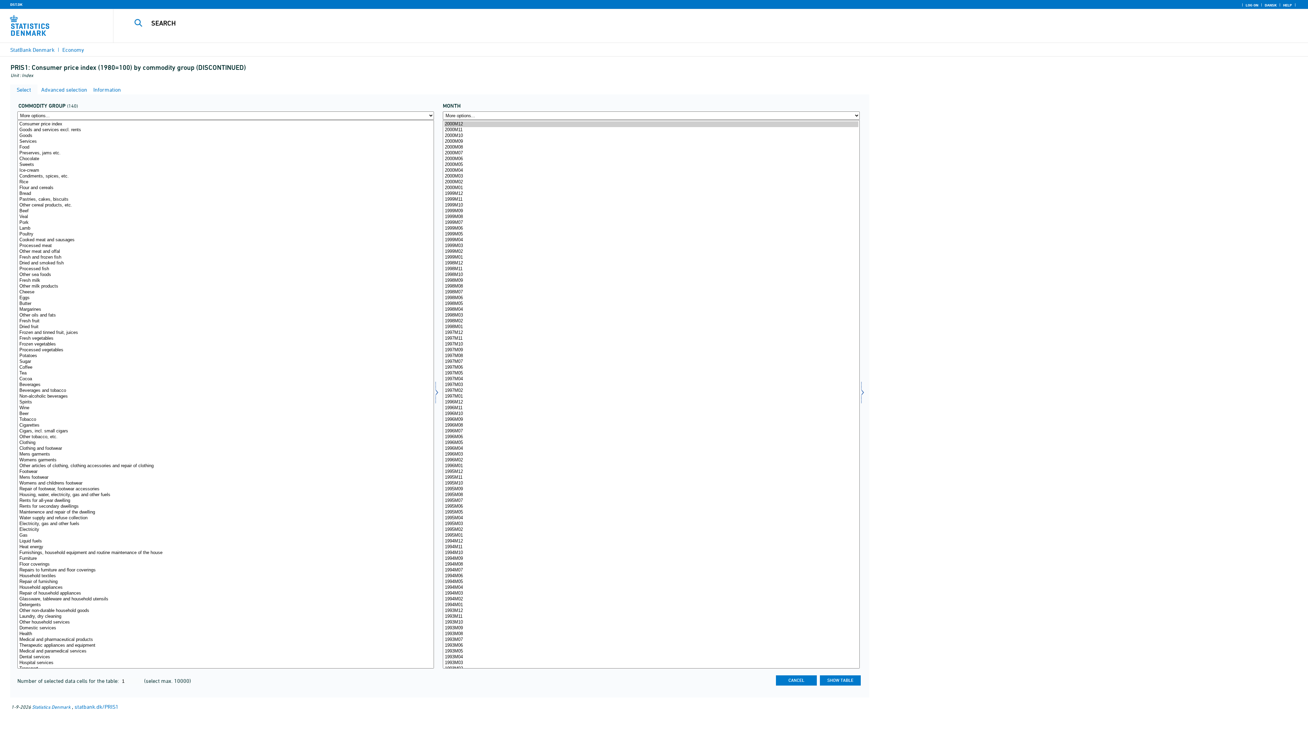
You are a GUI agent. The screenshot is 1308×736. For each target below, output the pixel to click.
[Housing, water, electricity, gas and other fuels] (226, 495)
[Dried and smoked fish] (226, 263)
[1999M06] (651, 228)
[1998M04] (651, 309)
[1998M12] (651, 263)
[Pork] (226, 223)
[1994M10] (651, 553)
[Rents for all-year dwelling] (226, 501)
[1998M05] (651, 304)
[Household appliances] (226, 588)
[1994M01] (651, 605)
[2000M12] (651, 124)
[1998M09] (651, 280)
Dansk (1271, 5)
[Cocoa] (226, 379)
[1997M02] (651, 391)
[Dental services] (226, 657)
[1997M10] (651, 344)
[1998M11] (651, 269)
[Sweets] (226, 165)
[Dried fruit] (226, 327)
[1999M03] (651, 246)
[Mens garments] (226, 454)
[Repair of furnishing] (226, 582)
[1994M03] (651, 593)
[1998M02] (651, 321)
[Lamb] (226, 228)
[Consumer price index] (226, 124)
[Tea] (226, 373)
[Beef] (226, 211)
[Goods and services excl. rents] (226, 130)
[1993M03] (651, 663)
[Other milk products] (226, 286)
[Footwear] (226, 472)
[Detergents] (226, 605)
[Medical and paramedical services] (226, 651)
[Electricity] (226, 530)
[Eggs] (226, 298)
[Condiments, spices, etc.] (226, 176)
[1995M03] (651, 524)
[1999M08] (651, 217)
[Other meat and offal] (226, 252)
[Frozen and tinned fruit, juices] (226, 333)
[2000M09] (651, 141)
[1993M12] (651, 611)
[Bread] (226, 194)
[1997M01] (651, 396)
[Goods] (226, 136)
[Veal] (226, 217)
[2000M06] (651, 159)
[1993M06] (651, 645)
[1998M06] (651, 298)
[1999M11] (651, 199)
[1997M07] (651, 362)
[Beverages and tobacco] (226, 391)
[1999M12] (651, 194)
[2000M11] (651, 130)
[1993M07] (651, 640)
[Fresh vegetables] (226, 338)
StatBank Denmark (32, 50)
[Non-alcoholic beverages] (226, 396)
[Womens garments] (226, 460)
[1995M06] (651, 506)
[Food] (226, 147)
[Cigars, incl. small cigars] (226, 431)
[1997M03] (651, 385)
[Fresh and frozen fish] (226, 257)
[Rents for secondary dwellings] (226, 506)
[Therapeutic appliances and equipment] (226, 645)
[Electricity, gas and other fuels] (226, 524)
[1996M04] (651, 448)
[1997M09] (651, 350)
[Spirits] (226, 402)
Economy (73, 50)
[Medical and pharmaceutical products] (226, 640)
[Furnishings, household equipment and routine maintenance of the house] (226, 553)
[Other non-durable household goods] (226, 611)
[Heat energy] (226, 547)
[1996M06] (651, 437)
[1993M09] (651, 628)
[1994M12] (651, 541)
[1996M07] (651, 431)
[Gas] (226, 535)
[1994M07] (651, 570)
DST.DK (16, 4)
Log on (1252, 5)
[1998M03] (651, 315)
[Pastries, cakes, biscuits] (226, 199)
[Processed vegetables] (226, 350)
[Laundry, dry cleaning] (226, 616)
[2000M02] (651, 182)
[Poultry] (226, 234)
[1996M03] (651, 454)
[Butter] (226, 304)
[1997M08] (651, 356)
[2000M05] (651, 165)
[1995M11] (651, 477)
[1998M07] (651, 292)
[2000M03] (651, 176)
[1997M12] (651, 333)
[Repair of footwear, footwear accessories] (226, 489)
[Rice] (226, 182)
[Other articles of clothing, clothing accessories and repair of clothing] (226, 466)
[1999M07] (651, 223)
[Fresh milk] (226, 280)
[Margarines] (226, 309)
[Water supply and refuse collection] (226, 518)
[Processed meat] (226, 246)
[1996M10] (651, 414)
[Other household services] (226, 622)
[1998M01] (651, 327)
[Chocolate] (226, 159)
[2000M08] (651, 147)
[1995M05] (651, 512)
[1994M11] (651, 547)
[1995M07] (651, 501)
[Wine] (226, 408)
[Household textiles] (226, 576)
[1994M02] (651, 599)
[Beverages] (226, 385)
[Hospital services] (226, 663)
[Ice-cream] (226, 170)
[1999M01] (651, 257)
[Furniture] (226, 559)
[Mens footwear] (226, 477)
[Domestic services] (226, 628)
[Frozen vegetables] (226, 344)
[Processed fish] (226, 269)
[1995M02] (651, 530)
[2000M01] (651, 188)
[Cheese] (226, 292)
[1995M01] (651, 535)
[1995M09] (651, 489)
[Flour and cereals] (226, 188)
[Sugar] (226, 362)
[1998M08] (651, 286)
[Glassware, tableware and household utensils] (226, 599)
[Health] (226, 634)
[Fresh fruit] (226, 321)
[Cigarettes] (226, 425)
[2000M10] (651, 136)
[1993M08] (651, 634)
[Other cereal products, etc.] (226, 205)
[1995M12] (651, 472)
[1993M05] (651, 651)
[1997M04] (651, 379)
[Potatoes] (226, 356)
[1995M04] (651, 518)
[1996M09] (651, 420)
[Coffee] (226, 367)
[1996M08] (651, 425)
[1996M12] (651, 402)
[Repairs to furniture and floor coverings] (226, 570)
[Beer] (226, 414)
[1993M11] (651, 616)
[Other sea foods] (226, 275)
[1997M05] (651, 373)
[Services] (226, 141)
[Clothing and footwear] (226, 448)
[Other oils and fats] (226, 315)
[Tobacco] (226, 420)
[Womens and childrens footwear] (226, 483)
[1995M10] (651, 483)
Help (1287, 5)
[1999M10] (651, 205)
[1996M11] (651, 408)
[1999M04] (651, 240)
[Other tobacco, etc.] (226, 437)
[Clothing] (226, 443)
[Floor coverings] (226, 564)
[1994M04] (651, 588)
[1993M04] (651, 657)
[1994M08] (651, 564)
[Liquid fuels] (226, 541)
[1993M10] (651, 622)
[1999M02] (651, 252)
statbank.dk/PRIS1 (97, 707)
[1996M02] (651, 460)
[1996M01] (651, 466)
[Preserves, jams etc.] (226, 153)
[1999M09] (651, 211)
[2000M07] (651, 153)
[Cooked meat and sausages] (226, 240)
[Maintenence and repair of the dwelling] (226, 512)
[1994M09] (651, 559)
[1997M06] (651, 367)
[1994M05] (651, 582)
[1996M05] (651, 443)
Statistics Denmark (51, 707)
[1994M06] (651, 576)
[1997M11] (651, 338)
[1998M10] (651, 275)
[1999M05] (651, 234)
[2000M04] (651, 170)
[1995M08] (651, 495)
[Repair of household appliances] (226, 593)
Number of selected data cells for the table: (68, 681)
